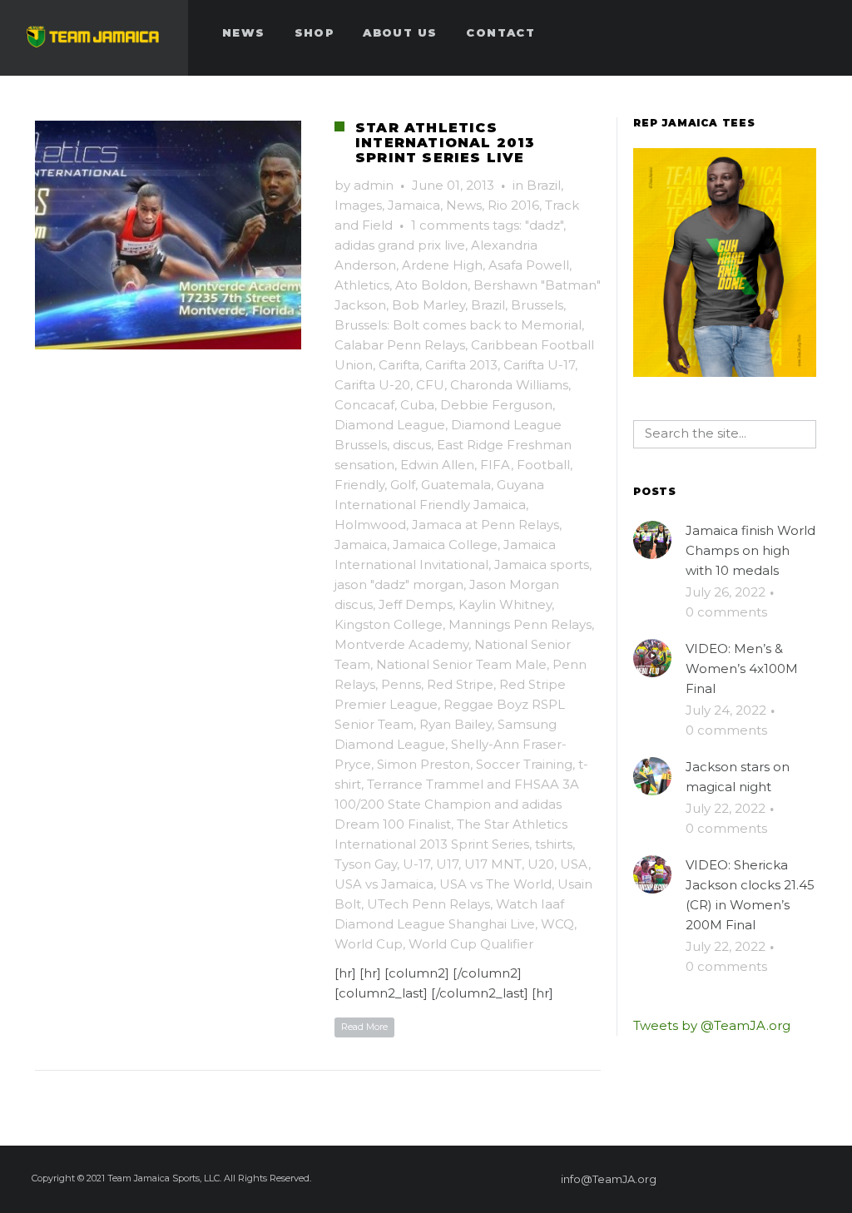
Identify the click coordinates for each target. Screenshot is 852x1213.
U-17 (416, 864)
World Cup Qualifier (471, 944)
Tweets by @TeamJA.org (711, 1025)
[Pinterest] (726, 1179)
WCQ (557, 924)
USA (574, 864)
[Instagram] (786, 1179)
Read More (364, 1026)
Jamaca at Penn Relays (485, 524)
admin (374, 185)
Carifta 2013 (461, 365)
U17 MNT (493, 864)
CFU (430, 385)
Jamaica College (445, 544)
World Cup (368, 944)
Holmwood (370, 524)
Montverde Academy (401, 644)
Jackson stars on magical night (738, 777)
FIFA (495, 465)
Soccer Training (524, 764)
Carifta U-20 (372, 385)
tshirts (553, 844)
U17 (447, 864)
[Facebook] (696, 1179)
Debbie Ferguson (496, 405)
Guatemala (456, 485)
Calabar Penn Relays (399, 345)
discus (412, 445)
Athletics (361, 285)
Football (543, 465)
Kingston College (388, 624)
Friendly (359, 485)
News (464, 205)
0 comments (726, 612)
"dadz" (544, 225)
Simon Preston (423, 764)
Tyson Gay (365, 864)
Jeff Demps (416, 604)
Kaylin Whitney (505, 604)
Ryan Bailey (455, 724)
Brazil (544, 185)
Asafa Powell (528, 265)
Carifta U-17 (539, 365)
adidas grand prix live (399, 245)
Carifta (399, 365)
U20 (541, 864)
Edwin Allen (437, 465)
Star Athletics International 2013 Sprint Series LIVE (445, 143)
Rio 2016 (513, 205)
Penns (401, 684)
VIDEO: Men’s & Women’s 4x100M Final (742, 668)
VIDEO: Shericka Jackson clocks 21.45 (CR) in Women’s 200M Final (750, 895)
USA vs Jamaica (383, 884)
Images (358, 205)
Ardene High (442, 265)
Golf (402, 485)
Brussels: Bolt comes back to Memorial (458, 325)
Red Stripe (460, 684)
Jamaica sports (541, 564)
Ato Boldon (431, 285)
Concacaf (364, 405)
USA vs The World (495, 884)
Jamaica (414, 205)
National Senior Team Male (461, 664)
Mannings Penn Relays (520, 624)
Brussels (537, 305)
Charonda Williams (509, 385)
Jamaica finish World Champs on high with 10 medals (750, 550)
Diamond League (389, 425)
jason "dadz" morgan (398, 584)
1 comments (450, 225)
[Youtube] (816, 1179)
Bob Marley (428, 305)
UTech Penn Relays (428, 904)
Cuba (417, 405)
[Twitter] (756, 1179)
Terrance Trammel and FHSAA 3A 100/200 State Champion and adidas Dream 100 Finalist (456, 804)
